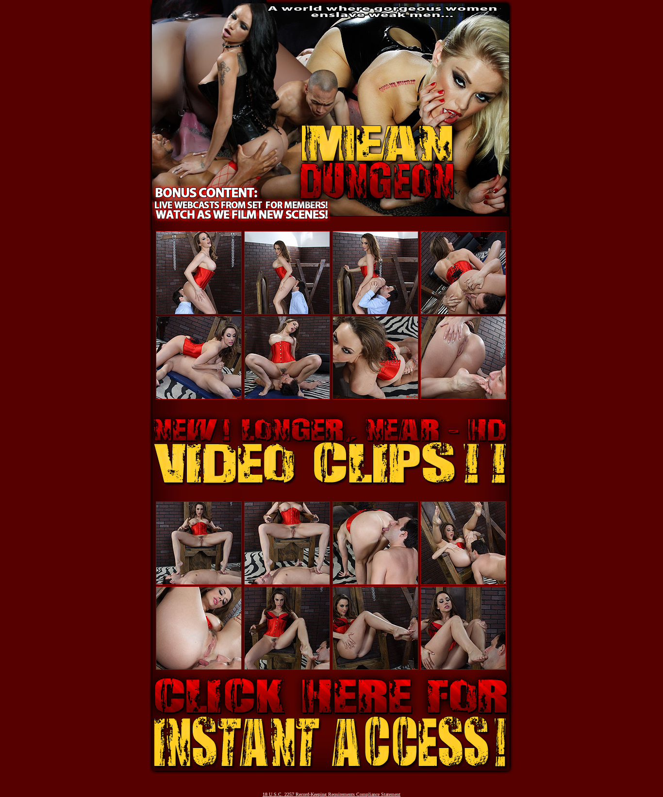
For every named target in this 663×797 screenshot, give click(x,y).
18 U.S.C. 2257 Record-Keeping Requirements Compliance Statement (331, 794)
